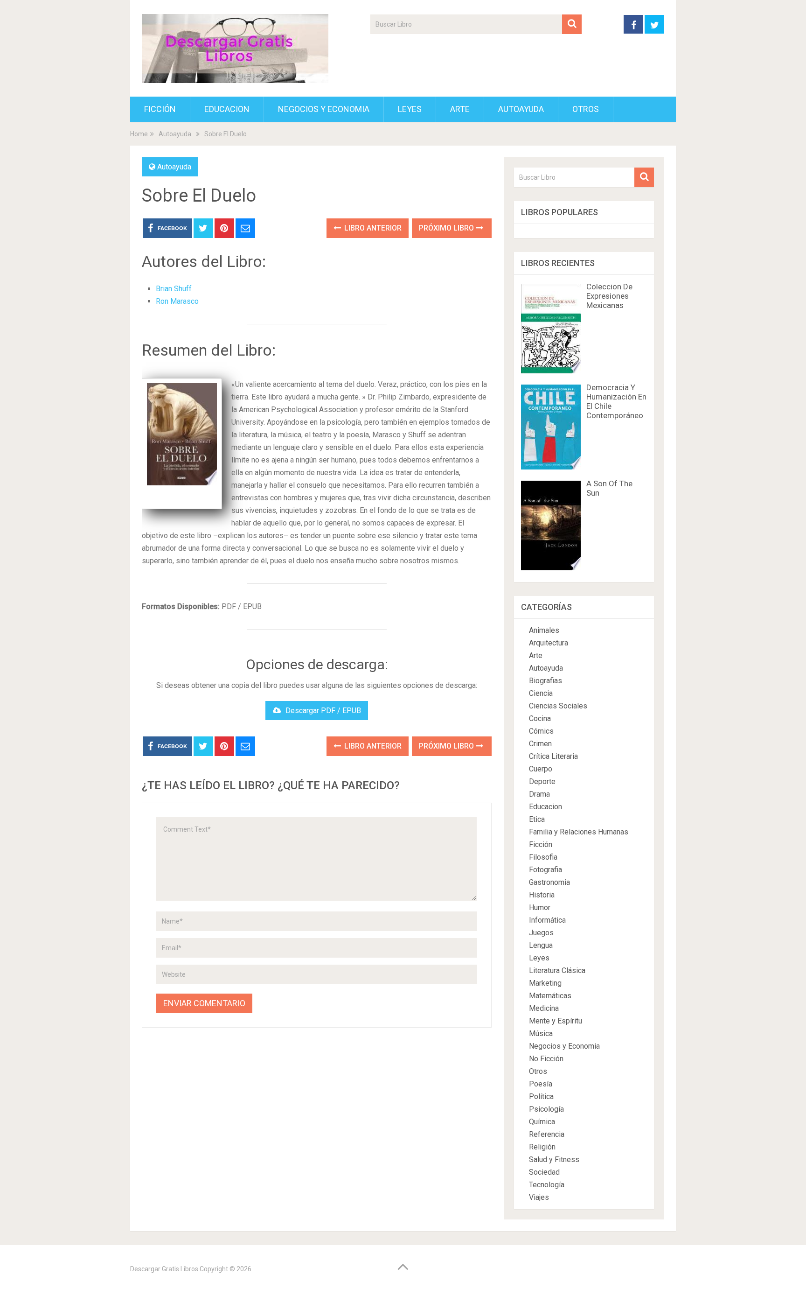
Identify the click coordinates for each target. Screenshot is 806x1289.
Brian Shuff (174, 288)
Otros (585, 109)
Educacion (227, 109)
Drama (539, 794)
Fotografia (545, 869)
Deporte (542, 781)
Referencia (546, 1134)
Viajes (539, 1197)
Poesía (540, 1083)
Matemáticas (550, 995)
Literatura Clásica (557, 970)
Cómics (541, 731)
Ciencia (541, 693)
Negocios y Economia (323, 109)
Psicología (546, 1109)
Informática (547, 920)
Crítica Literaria (553, 756)
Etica (537, 819)
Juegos (541, 932)
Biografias (545, 680)
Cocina (540, 718)
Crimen (540, 743)
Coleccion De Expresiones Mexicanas (609, 296)
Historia (542, 894)
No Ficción (546, 1058)
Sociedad (544, 1172)
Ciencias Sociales (558, 705)
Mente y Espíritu (555, 1020)
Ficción (160, 109)
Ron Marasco (177, 301)
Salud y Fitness (554, 1159)
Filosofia (543, 857)
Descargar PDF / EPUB (323, 710)
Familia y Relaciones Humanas (578, 831)
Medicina (544, 1008)
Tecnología (546, 1184)
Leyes (410, 109)
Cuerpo (540, 768)
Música (541, 1033)
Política (541, 1096)
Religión (542, 1146)
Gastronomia (549, 882)
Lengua (541, 945)
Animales (544, 630)
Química (542, 1121)
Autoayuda (521, 109)
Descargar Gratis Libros (164, 1269)
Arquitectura (548, 642)
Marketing (545, 983)
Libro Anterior (372, 228)
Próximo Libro (447, 228)
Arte (460, 109)
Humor (539, 907)
